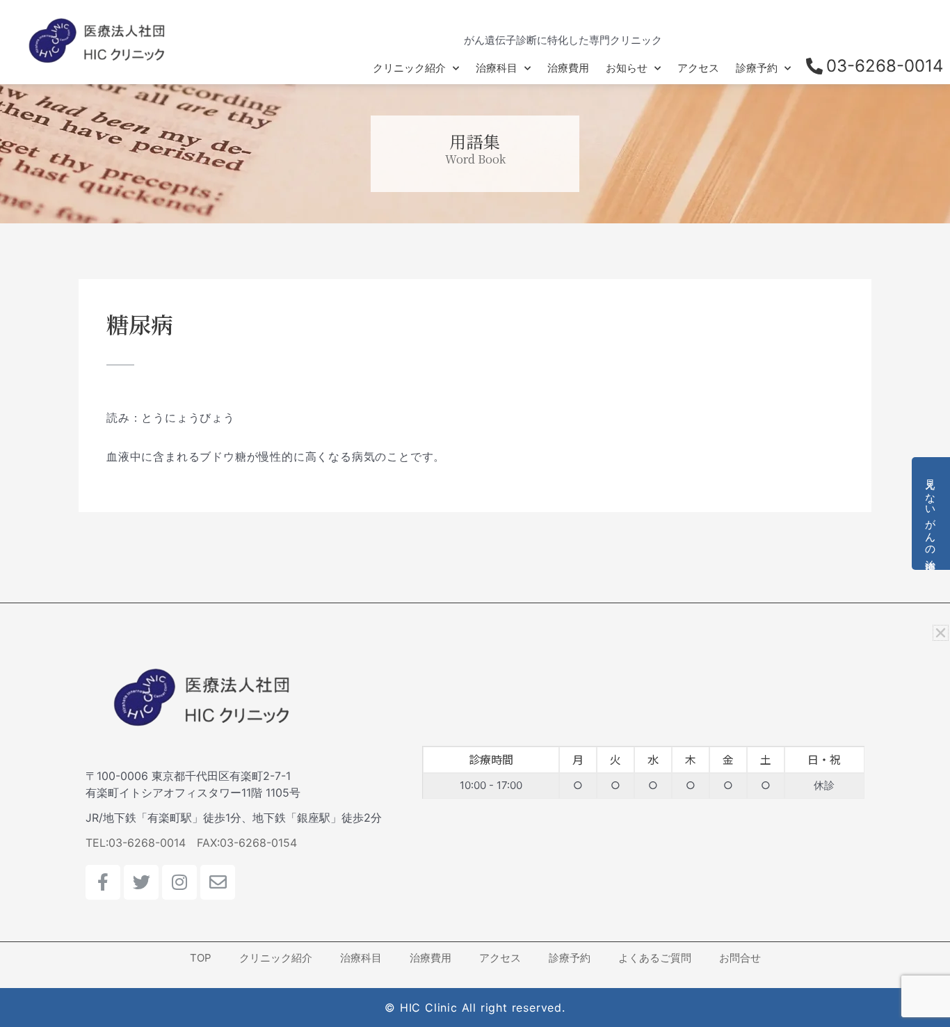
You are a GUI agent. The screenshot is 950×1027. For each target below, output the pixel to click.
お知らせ (626, 67)
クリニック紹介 (409, 67)
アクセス (698, 67)
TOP (200, 957)
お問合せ (740, 957)
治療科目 (496, 67)
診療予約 (757, 67)
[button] (940, 632)
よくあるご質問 (654, 957)
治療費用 (568, 67)
